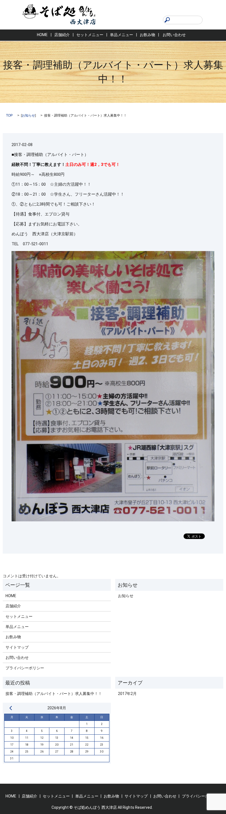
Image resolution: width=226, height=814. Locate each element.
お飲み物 (147, 35)
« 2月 (10, 707)
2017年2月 (127, 693)
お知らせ (28, 115)
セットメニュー (89, 35)
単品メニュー (121, 35)
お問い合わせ (174, 35)
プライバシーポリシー (25, 668)
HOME (42, 35)
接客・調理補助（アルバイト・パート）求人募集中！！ (54, 693)
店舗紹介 (62, 35)
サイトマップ (17, 647)
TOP (9, 115)
